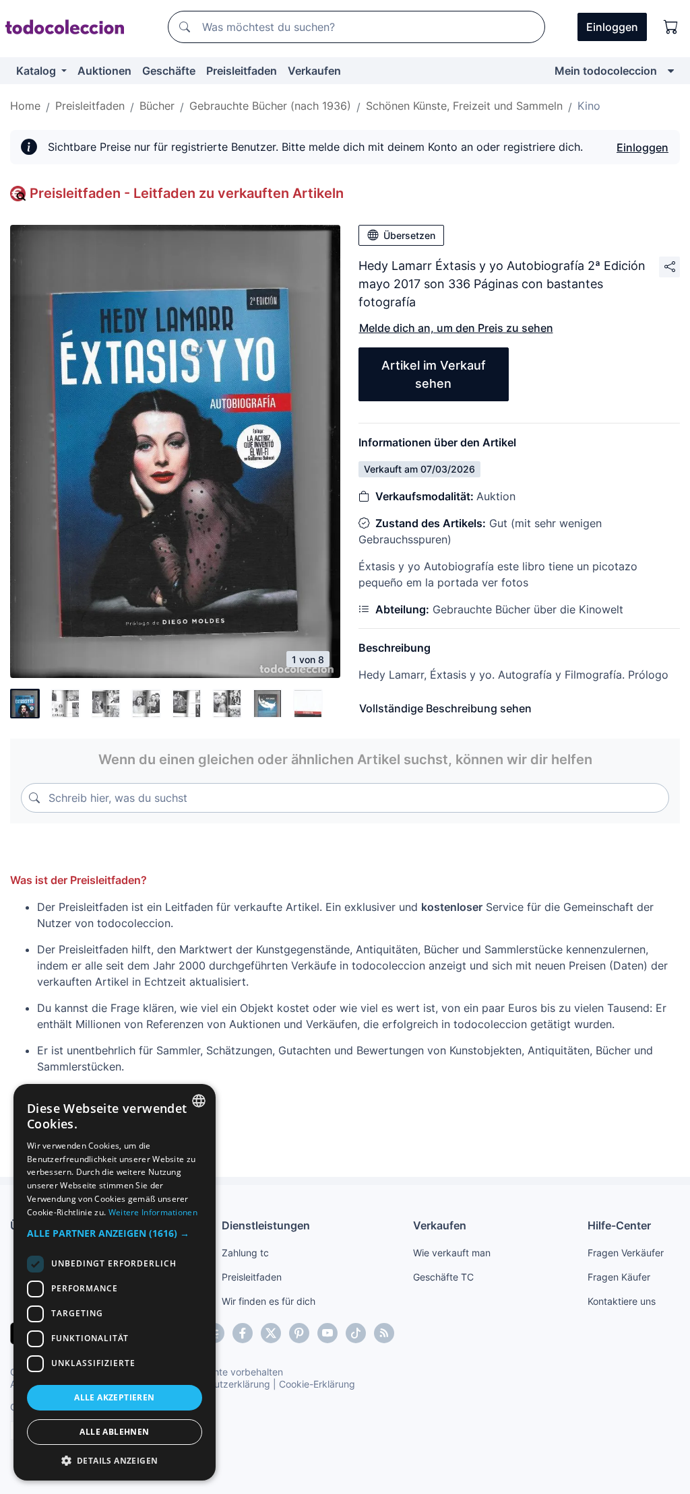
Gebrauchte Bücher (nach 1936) (270, 105)
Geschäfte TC (443, 1277)
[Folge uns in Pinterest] (299, 1333)
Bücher (157, 105)
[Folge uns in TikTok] (356, 1333)
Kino (588, 105)
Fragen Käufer (619, 1277)
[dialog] (114, 1282)
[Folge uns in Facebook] (242, 1333)
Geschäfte (168, 70)
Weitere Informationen (152, 1212)
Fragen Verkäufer (626, 1252)
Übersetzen (409, 235)
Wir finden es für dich (268, 1301)
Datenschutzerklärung (221, 1384)
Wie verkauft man (452, 1252)
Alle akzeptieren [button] (114, 1397)
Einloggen (642, 147)
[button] (114, 1233)
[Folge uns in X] (271, 1333)
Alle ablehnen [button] (114, 1431)
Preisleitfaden (241, 70)
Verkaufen (314, 70)
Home (25, 105)
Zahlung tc (245, 1252)
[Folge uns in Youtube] (327, 1333)
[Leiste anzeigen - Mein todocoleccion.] (670, 70)
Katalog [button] (37, 70)
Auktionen (104, 70)
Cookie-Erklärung (317, 1384)
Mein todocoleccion (606, 70)
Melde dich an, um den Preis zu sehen (456, 328)
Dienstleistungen (266, 1225)
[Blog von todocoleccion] (384, 1333)
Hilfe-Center (619, 1225)
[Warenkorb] (671, 27)
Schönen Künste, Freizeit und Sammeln (464, 105)
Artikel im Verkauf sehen (433, 374)
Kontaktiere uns (622, 1301)
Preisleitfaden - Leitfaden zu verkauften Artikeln (187, 193)
